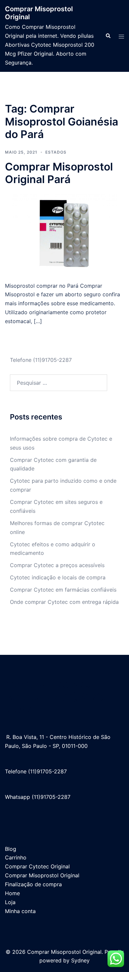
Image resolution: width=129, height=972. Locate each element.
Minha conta (20, 911)
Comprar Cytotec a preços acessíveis (57, 565)
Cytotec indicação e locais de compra (58, 577)
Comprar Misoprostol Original (42, 875)
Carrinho (15, 857)
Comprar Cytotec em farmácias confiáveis (63, 589)
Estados (55, 152)
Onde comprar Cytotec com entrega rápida (64, 602)
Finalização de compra (33, 884)
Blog (10, 849)
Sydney (80, 960)
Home (12, 893)
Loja (10, 902)
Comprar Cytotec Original (37, 866)
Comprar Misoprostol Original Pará (59, 173)
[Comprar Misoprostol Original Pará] (64, 233)
